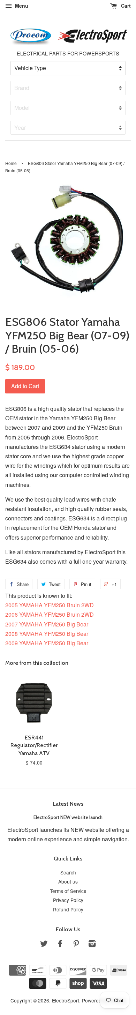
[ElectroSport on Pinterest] (76, 944)
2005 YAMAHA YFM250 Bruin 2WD (49, 605)
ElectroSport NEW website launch (68, 817)
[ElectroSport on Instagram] (92, 944)
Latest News (68, 803)
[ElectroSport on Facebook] (60, 944)
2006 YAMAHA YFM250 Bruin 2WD (49, 614)
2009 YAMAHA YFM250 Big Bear (46, 643)
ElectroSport (65, 1000)
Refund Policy (68, 909)
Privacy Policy (68, 899)
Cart (125, 5)
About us (68, 881)
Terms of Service (68, 890)
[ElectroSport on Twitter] (44, 944)
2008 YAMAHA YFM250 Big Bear (46, 634)
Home (11, 163)
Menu (21, 5)
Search (68, 872)
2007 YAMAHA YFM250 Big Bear (46, 624)
